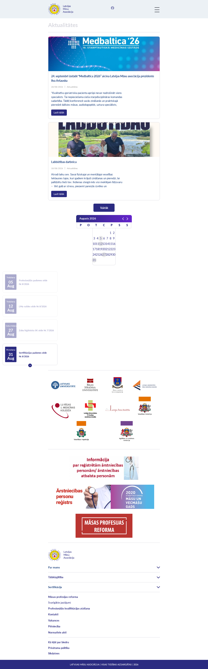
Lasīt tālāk (59, 112)
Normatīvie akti (57, 632)
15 (110, 243)
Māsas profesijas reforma (63, 596)
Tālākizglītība (55, 577)
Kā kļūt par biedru (58, 642)
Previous (30, 266)
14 (107, 243)
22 (110, 249)
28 (107, 254)
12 (100, 243)
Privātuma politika (58, 647)
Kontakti (53, 614)
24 (94, 254)
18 (97, 249)
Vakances (53, 620)
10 (94, 243)
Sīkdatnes (54, 653)
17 (94, 249)
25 (97, 254)
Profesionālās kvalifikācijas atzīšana (69, 608)
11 (97, 243)
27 (104, 254)
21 (107, 249)
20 (104, 249)
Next (30, 365)
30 (113, 254)
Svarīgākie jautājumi (59, 602)
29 (110, 254)
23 (113, 249)
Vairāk (104, 208)
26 (100, 254)
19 (100, 249)
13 (104, 243)
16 (113, 243)
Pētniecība (54, 626)
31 (94, 260)
